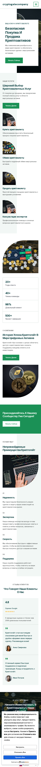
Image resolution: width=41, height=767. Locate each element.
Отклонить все (20, 752)
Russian (25, 765)
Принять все (20, 757)
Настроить (20, 747)
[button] (11, 424)
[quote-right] (6, 628)
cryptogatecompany (15, 4)
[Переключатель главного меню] (35, 4)
